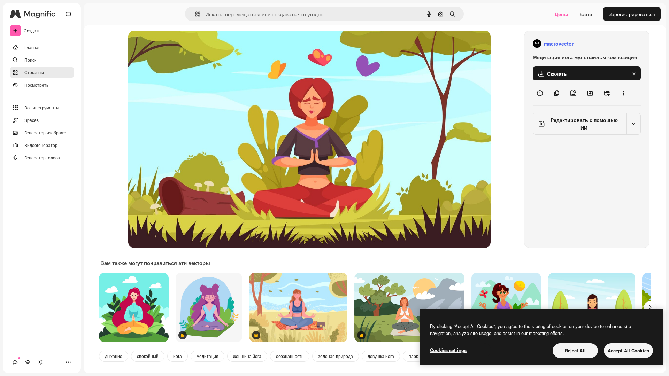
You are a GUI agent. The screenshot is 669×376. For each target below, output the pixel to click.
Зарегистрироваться (632, 13)
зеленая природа (335, 356)
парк (413, 356)
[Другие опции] (623, 93)
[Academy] (27, 362)
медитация (207, 356)
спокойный (148, 356)
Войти (585, 13)
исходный (175, 43)
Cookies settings (448, 350)
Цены (561, 13)
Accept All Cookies (628, 350)
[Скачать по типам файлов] (634, 73)
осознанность (289, 356)
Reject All (575, 350)
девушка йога (381, 356)
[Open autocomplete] (195, 14)
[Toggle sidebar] (68, 13)
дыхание (113, 356)
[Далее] (650, 307)
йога (177, 356)
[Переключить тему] (40, 362)
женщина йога (247, 356)
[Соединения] (15, 362)
